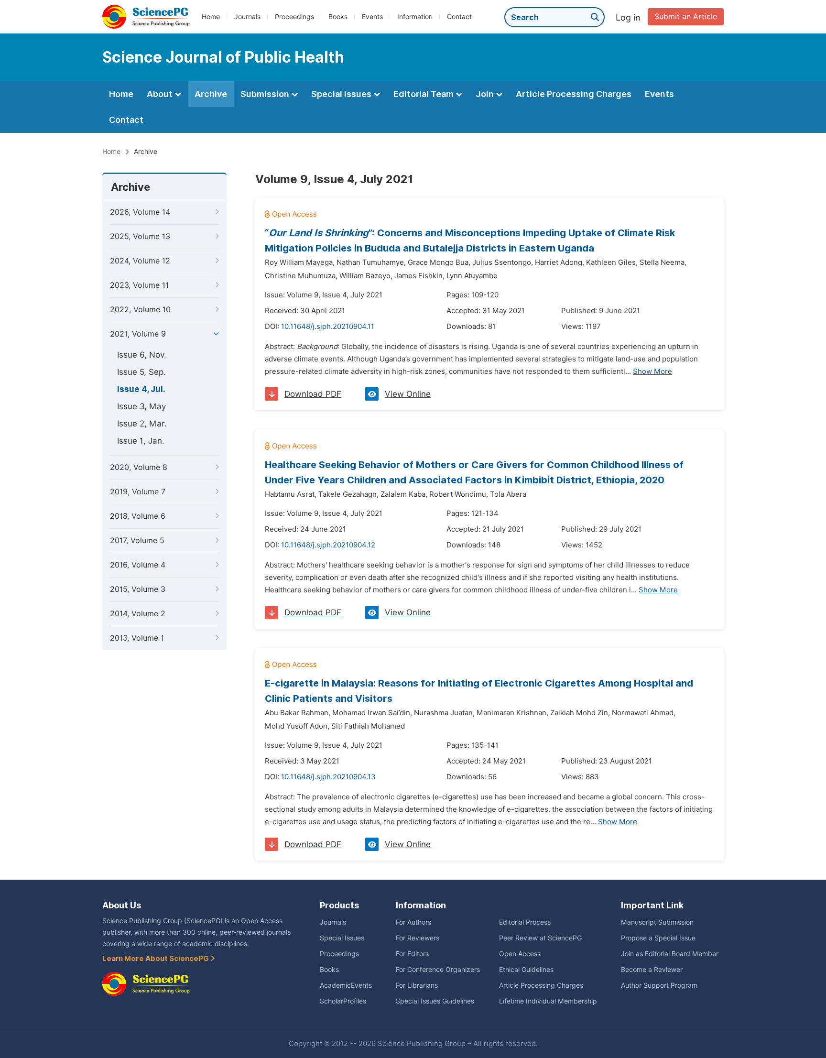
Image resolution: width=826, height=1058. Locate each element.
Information (415, 17)
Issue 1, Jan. (140, 441)
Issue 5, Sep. (141, 372)
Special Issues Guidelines (435, 1001)
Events (372, 17)
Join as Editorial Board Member (669, 954)
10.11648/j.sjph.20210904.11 (327, 326)
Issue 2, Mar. (142, 423)
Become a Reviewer (652, 969)
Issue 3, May (141, 406)
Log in (628, 17)
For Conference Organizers (438, 969)
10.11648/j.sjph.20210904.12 (328, 545)
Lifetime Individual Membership (548, 1001)
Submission (265, 94)
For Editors (412, 954)
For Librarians (417, 985)
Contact (459, 17)
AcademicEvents (346, 985)
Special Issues (342, 94)
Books (338, 17)
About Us (121, 905)
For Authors (413, 922)
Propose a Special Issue (658, 938)
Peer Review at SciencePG (540, 938)
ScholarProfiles (343, 1001)
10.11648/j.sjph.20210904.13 (328, 777)
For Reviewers (417, 938)
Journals (247, 17)
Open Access (520, 954)
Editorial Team (424, 94)
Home (211, 17)
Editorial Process (525, 922)
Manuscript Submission (657, 922)
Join (486, 94)
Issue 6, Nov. (141, 355)
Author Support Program (659, 985)
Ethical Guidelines (526, 969)
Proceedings (294, 17)
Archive (211, 94)
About (160, 94)
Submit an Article (685, 16)
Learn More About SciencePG (156, 958)
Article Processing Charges (573, 94)
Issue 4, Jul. (141, 389)
